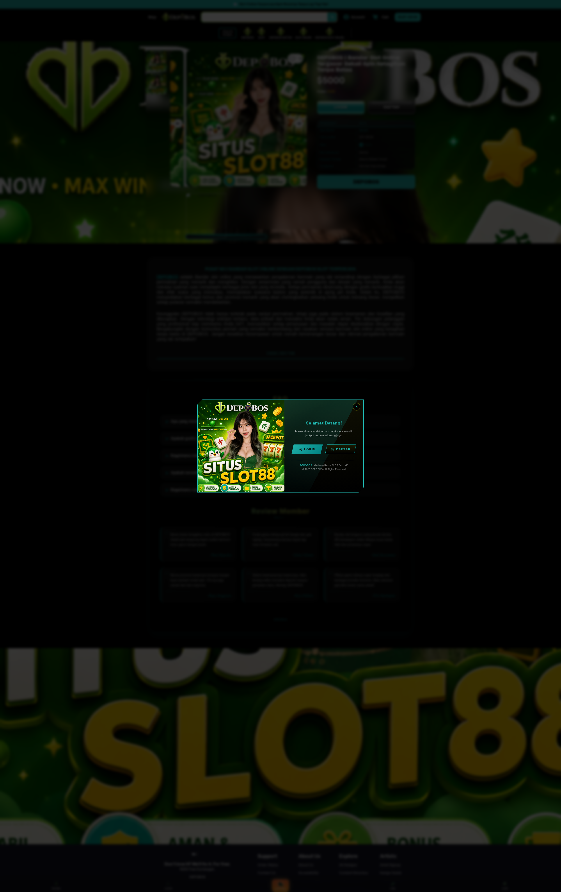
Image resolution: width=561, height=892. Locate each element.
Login (310, 449)
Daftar (343, 449)
